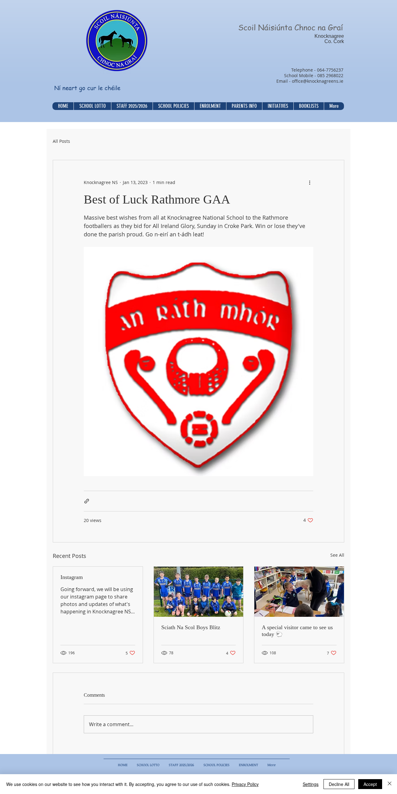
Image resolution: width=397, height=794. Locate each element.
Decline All (339, 784)
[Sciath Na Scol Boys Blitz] (198, 592)
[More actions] (309, 182)
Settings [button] (311, 784)
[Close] (389, 784)
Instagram (71, 577)
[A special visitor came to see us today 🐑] (299, 592)
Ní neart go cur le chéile (87, 88)
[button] (173, 106)
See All (337, 555)
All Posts (61, 141)
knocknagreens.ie (325, 81)
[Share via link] (87, 501)
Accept (370, 784)
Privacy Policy (245, 784)
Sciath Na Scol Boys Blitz (190, 627)
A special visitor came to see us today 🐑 (297, 630)
